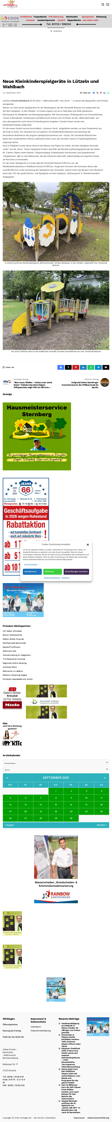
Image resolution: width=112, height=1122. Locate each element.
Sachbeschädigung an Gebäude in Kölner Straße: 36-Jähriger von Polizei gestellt (70, 1028)
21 (41, 811)
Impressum (66, 578)
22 (56, 811)
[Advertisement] (56, 55)
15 (56, 804)
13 (25, 804)
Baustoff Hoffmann (11, 647)
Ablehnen (49, 571)
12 (10, 804)
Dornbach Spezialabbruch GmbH (18, 679)
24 (86, 811)
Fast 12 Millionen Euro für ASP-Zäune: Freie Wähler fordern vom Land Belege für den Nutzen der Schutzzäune (71, 1092)
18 (102, 804)
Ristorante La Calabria (13, 671)
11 (101, 798)
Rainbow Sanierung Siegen (15, 675)
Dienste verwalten (30, 564)
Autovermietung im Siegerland (16, 655)
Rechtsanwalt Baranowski (14, 643)
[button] (87, 544)
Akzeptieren (30, 571)
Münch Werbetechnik (12, 635)
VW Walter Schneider (12, 631)
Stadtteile (57, 31)
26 (10, 818)
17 (86, 804)
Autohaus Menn (10, 667)
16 (71, 804)
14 (41, 804)
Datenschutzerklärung (52, 578)
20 (25, 811)
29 (56, 818)
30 (71, 818)
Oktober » (102, 825)
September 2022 (56, 777)
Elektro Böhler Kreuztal (13, 639)
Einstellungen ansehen (76, 571)
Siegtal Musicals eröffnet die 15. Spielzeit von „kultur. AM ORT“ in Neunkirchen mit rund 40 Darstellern (70, 1106)
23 (71, 811)
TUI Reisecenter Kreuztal (14, 659)
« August (9, 825)
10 (86, 798)
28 (41, 818)
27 (25, 818)
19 (10, 811)
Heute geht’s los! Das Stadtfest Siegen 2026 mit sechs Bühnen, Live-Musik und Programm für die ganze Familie (71, 1076)
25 (102, 811)
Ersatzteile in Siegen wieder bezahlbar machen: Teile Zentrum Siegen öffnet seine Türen (71, 1040)
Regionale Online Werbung (15, 663)
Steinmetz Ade (9, 651)
